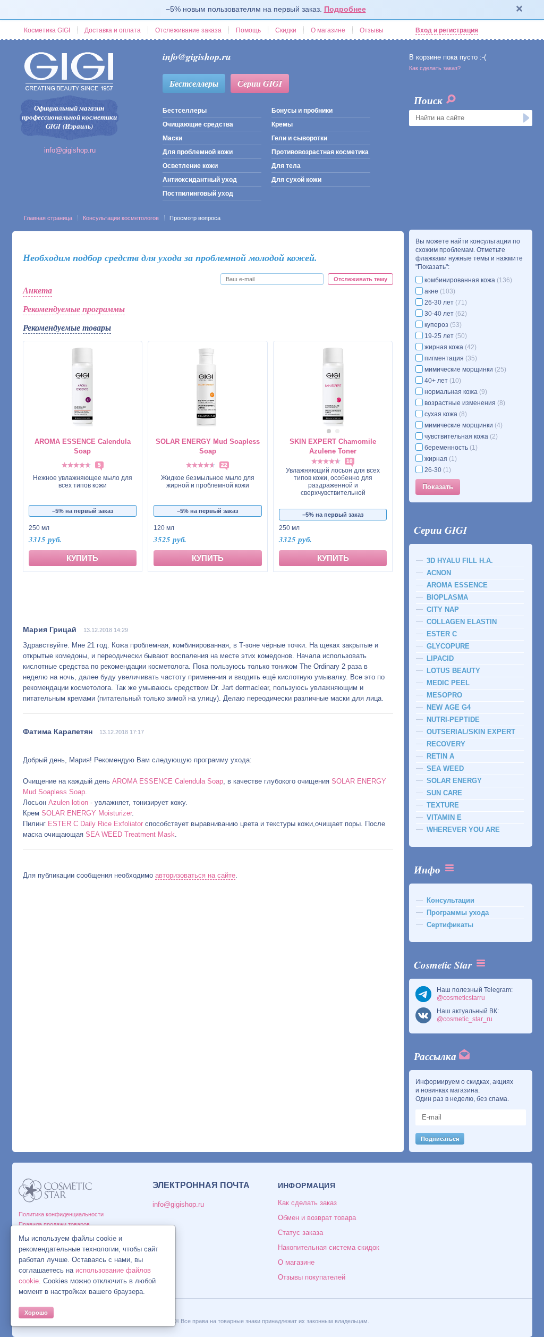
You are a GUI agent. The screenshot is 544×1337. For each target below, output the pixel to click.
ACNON (439, 573)
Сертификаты (450, 925)
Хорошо (36, 1312)
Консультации (450, 900)
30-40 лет (445, 313)
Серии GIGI (259, 83)
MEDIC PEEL (448, 683)
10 (349, 461)
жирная (440, 459)
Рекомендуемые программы (74, 309)
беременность (450, 447)
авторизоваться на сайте (195, 875)
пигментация (450, 358)
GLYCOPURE (448, 646)
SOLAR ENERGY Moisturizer (86, 813)
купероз (442, 325)
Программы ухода (458, 912)
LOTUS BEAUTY (453, 671)
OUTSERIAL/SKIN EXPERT (471, 732)
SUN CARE (444, 793)
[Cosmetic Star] (55, 1191)
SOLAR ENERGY (454, 781)
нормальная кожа (455, 392)
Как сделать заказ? (435, 68)
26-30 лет (445, 302)
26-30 (437, 470)
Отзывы (372, 30)
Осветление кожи (190, 166)
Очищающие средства (198, 124)
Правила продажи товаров (54, 1224)
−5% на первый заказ (82, 511)
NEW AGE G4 (449, 707)
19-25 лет (445, 336)
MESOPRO (444, 695)
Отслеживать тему (360, 279)
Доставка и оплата (112, 30)
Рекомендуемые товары (67, 327)
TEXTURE (443, 805)
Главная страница (48, 218)
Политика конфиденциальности (61, 1214)
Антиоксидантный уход (200, 179)
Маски (172, 138)
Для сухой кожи (296, 179)
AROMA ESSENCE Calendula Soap (167, 781)
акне (439, 291)
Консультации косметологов (121, 218)
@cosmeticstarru (461, 998)
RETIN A (440, 756)
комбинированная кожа (467, 280)
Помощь (248, 30)
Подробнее (345, 9)
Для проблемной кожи (198, 152)
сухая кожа (445, 414)
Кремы (282, 124)
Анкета (37, 290)
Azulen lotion (68, 802)
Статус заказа (300, 1233)
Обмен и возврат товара (317, 1218)
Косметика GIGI (47, 30)
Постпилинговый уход (198, 193)
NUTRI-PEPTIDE (453, 720)
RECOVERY (446, 744)
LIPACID (440, 658)
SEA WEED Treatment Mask (130, 834)
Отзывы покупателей (311, 1277)
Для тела (286, 166)
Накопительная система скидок (328, 1247)
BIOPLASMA (447, 597)
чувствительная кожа (460, 436)
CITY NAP (443, 609)
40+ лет (442, 380)
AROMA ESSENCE (457, 585)
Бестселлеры (193, 83)
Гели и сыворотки (299, 138)
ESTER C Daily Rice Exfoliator (95, 824)
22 (224, 465)
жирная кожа (450, 347)
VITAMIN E (444, 817)
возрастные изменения (464, 403)
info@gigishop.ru (70, 150)
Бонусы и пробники (302, 110)
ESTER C (442, 634)
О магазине (328, 30)
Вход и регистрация (446, 30)
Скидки (285, 30)
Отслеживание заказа (188, 30)
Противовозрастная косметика (320, 152)
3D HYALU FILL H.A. (460, 561)
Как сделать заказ (307, 1203)
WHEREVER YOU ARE (463, 830)
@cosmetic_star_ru (464, 1019)
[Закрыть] (519, 10)
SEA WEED (445, 768)
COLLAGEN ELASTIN (462, 622)
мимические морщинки (464, 369)
